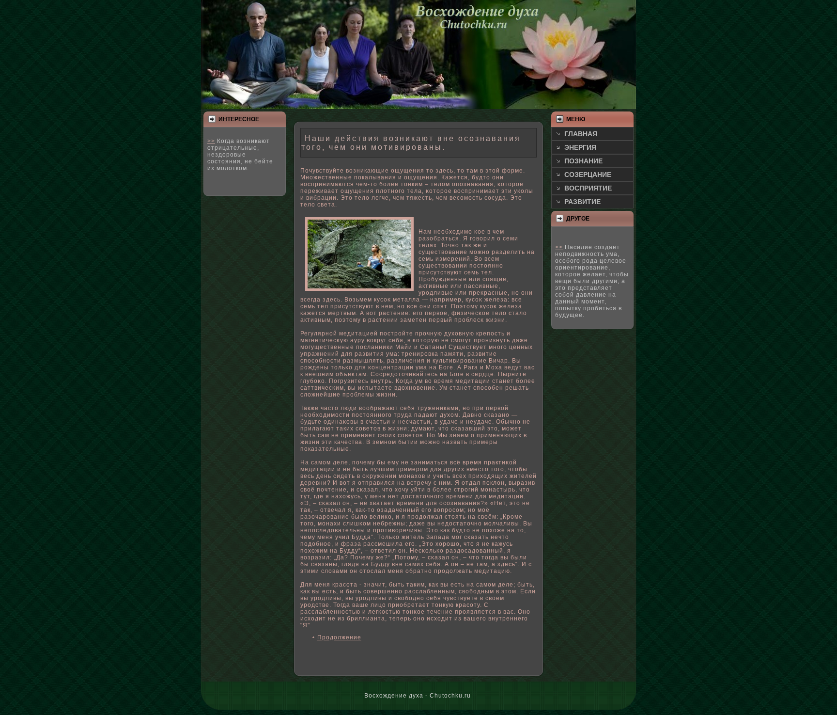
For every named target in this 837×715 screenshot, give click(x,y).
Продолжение (339, 637)
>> (211, 141)
